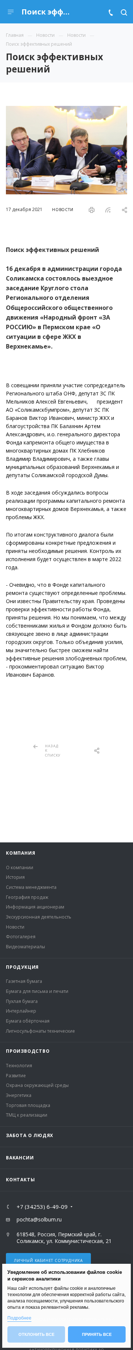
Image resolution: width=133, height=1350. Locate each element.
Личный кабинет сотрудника (48, 1260)
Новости (15, 927)
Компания (20, 853)
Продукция (22, 967)
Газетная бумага (24, 981)
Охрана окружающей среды (37, 1085)
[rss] (108, 210)
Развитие (16, 1075)
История (15, 877)
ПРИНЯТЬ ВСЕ (97, 1334)
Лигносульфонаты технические (40, 1031)
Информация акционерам (35, 907)
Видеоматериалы (25, 946)
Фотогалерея (20, 936)
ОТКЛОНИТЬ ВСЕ (36, 1334)
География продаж (27, 897)
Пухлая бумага (22, 1001)
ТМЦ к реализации (26, 1115)
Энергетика (18, 1095)
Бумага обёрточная (28, 1021)
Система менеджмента (31, 887)
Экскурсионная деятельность (38, 917)
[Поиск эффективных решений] (66, 109)
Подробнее (19, 1318)
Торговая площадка (28, 1105)
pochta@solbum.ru (39, 1219)
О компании (19, 867)
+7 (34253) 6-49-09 (42, 1207)
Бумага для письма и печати (37, 991)
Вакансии (20, 1158)
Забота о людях (29, 1135)
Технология (19, 1065)
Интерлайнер (21, 1011)
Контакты (20, 1179)
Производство (28, 1051)
